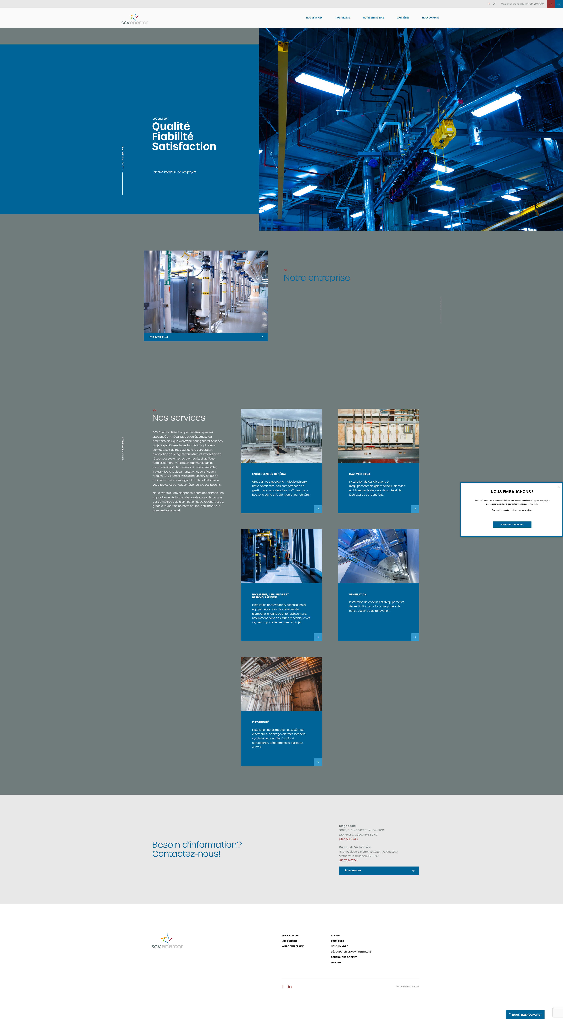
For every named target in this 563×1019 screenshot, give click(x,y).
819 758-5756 (348, 860)
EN (494, 3)
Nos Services (314, 17)
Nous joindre (430, 17)
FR (489, 3)
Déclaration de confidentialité (351, 951)
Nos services (290, 935)
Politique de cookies (344, 957)
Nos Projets (342, 17)
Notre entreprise (373, 17)
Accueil (336, 935)
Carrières (403, 17)
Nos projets (289, 941)
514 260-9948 (537, 3)
